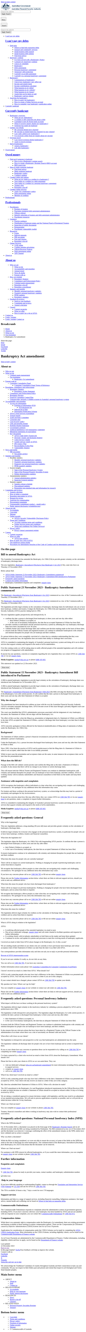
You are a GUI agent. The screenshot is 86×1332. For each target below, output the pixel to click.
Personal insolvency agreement (25, 70)
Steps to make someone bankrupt (21, 167)
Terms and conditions (17, 1319)
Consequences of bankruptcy (24, 80)
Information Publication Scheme (25, 411)
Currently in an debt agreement (25, 74)
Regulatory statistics (21, 297)
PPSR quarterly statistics (23, 466)
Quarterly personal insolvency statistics (28, 293)
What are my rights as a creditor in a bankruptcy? (31, 179)
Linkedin (4, 349)
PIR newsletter (19, 237)
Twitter (3, 351)
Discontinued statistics (22, 486)
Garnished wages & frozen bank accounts (29, 122)
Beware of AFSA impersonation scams (14, 955)
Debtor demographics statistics (25, 474)
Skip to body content (8, 362)
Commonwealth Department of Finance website (18, 1234)
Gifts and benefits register (19, 424)
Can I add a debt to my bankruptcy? (27, 134)
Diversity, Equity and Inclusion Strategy (28, 438)
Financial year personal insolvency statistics (29, 464)
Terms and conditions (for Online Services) (29, 526)
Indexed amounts (20, 235)
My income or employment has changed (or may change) (34, 132)
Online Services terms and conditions (27, 524)
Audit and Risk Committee (19, 418)
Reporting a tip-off (20, 187)
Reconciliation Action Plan (23, 446)
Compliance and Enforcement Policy (27, 281)
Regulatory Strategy (21, 279)
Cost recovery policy (17, 422)
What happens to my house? (24, 92)
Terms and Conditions (17, 520)
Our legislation (10, 335)
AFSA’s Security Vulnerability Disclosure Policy (31, 518)
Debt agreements (20, 68)
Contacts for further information (16, 581)
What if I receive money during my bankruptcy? (31, 124)
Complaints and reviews (22, 303)
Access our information (18, 403)
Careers (12, 307)
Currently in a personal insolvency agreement (30, 76)
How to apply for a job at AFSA (25, 313)
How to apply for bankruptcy (24, 100)
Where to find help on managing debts (52, 1201)
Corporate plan (15, 420)
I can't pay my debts (12, 36)
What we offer (19, 311)
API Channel (19, 253)
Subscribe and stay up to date (11, 1262)
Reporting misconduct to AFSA (21, 496)
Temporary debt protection (23, 72)
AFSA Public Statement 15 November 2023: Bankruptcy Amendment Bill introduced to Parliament (40, 577)
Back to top (5, 1248)
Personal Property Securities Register (23, 1305)
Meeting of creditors (21, 195)
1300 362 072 (70, 1214)
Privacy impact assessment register (26, 530)
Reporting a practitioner (22, 287)
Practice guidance (20, 221)
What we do (18, 267)
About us (8, 255)
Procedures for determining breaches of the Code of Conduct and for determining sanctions (42, 544)
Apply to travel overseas (22, 142)
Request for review (16, 498)
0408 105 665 (40, 660)
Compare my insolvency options (25, 62)
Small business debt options (24, 54)
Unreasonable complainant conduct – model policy (28, 504)
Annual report (19, 271)
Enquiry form (5, 1168)
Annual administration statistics (25, 478)
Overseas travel (15, 138)
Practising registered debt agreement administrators (32, 211)
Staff (11, 1283)
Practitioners (14, 207)
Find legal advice (20, 56)
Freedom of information (18, 1323)
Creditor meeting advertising (24, 247)
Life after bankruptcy (21, 148)
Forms (16, 233)
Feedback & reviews (17, 299)
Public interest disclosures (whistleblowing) (25, 506)
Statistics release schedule (23, 484)
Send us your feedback (22, 301)
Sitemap (13, 514)
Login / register (10, 317)
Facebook (4, 347)
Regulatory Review (17, 395)
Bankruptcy (18, 66)
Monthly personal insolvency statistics (27, 291)
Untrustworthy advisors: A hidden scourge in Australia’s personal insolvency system (39, 399)
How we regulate (16, 277)
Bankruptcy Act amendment (24, 379)
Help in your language (18, 1291)
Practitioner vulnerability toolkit (25, 229)
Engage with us (19, 275)
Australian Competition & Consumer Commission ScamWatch (54, 967)
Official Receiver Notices (23, 249)
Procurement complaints (18, 502)
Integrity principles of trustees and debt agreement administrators (37, 215)
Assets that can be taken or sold (25, 94)
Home (7, 329)
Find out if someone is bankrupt (21, 159)
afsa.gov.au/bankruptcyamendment (38, 1065)
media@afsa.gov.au (21, 660)
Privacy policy (15, 528)
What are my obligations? (23, 118)
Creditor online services (18, 189)
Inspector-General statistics (23, 480)
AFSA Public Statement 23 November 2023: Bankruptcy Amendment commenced (34, 575)
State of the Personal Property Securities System (31, 472)
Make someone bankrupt (23, 171)
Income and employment (23, 84)
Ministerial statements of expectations (23, 432)
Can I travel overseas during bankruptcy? (28, 140)
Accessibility (14, 510)
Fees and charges (20, 239)
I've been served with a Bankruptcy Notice (29, 60)
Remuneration (19, 227)
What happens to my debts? (24, 88)
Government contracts (17, 428)
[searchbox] (16, 12)
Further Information (21, 878)
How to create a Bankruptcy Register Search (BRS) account (35, 163)
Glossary (13, 1301)
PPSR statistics (19, 295)
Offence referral (20, 213)
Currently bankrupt (12, 106)
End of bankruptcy (16, 144)
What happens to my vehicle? (24, 90)
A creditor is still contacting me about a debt (29, 120)
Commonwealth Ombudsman (51, 1214)
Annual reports (15, 416)
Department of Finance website (52, 1240)
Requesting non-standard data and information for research (35, 488)
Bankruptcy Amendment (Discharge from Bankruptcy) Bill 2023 (27, 692)
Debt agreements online (22, 193)
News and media (11, 450)
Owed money (10, 150)
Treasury (13, 1307)
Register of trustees (21, 209)
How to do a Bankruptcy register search (28, 161)
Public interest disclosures (19, 1293)
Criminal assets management (24, 283)
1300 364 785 (65, 797)
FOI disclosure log (25, 407)
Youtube (4, 1260)
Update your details (17, 128)
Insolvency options (16, 58)
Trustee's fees (19, 185)
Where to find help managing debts (26, 48)
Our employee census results (20, 542)
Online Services (15, 243)
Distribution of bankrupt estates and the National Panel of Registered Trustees (41, 223)
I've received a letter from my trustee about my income (33, 136)
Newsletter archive (21, 454)
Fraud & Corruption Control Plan (21, 397)
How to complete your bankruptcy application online (33, 104)
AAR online (18, 245)
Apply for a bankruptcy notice (25, 191)
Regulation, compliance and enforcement (19, 387)
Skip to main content (8, 2)
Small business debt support (24, 52)
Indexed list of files (21, 409)
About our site (10, 508)
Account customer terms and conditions (28, 522)
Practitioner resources (21, 217)
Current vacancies (20, 309)
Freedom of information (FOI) (25, 405)
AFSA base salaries (21, 538)
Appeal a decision (20, 305)
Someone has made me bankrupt (25, 126)
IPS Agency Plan (20, 444)
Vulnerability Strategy (22, 448)
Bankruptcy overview (17, 116)
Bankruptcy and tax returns (23, 96)
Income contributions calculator (25, 86)
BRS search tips (20, 165)
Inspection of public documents (25, 225)
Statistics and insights (17, 289)
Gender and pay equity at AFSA (25, 442)
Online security (15, 516)
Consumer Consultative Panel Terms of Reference (32, 385)
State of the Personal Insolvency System (28, 470)
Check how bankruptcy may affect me (27, 82)
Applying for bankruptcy (18, 98)
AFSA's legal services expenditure (22, 413)
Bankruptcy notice (20, 173)
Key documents (15, 434)
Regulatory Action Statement (24, 391)
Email (3, 345)
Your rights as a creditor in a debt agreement (29, 181)
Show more (5, 667)
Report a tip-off (15, 1299)
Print (2, 343)
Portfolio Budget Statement (19, 426)
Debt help (13, 46)
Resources (13, 231)
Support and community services (25, 50)
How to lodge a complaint (19, 494)
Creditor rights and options (19, 177)
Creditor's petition (20, 175)
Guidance (13, 219)
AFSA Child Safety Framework (25, 436)
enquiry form (46, 583)
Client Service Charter (22, 440)
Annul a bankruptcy (21, 146)
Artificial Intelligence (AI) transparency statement (27, 430)
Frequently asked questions (15, 579)
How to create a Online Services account (28, 102)
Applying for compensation (19, 500)
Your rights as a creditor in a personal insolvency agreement (35, 183)
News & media (19, 273)
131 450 (17, 1186)
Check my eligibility (21, 64)
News (12, 1297)
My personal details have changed (26, 130)
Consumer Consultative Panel (20, 383)
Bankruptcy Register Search (62, 1127)
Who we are (14, 265)
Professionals (10, 197)
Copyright (13, 512)
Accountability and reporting (24, 269)
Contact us (9, 315)
